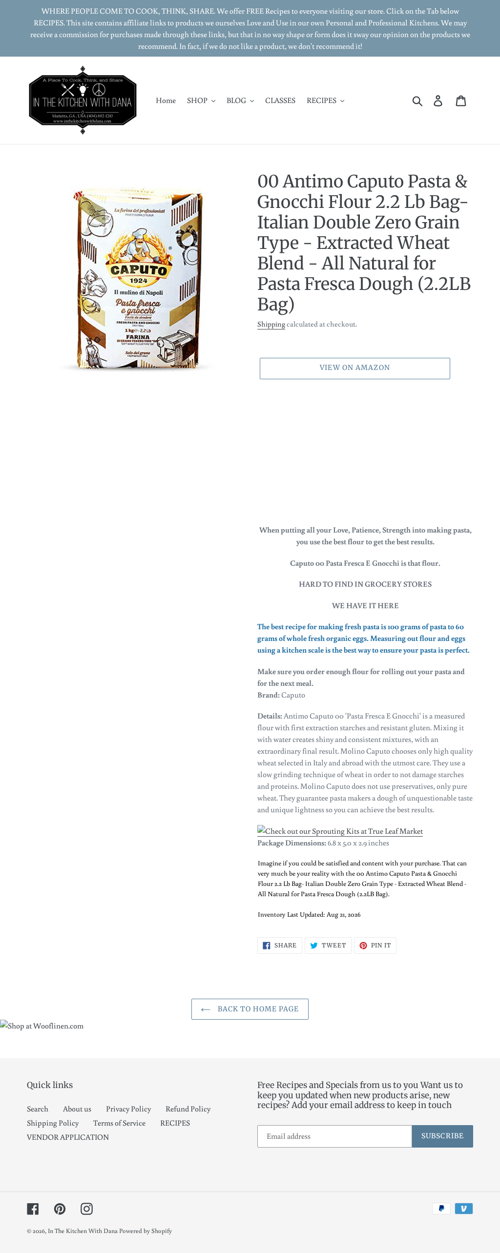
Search (37, 1108)
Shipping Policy (53, 1123)
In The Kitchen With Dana (83, 1231)
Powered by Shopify (145, 1231)
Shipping (271, 324)
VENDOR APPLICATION (68, 1137)
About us (77, 1108)
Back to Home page (257, 1009)
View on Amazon (355, 367)
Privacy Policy (128, 1108)
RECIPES (175, 1123)
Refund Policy (188, 1108)
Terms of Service (119, 1123)
